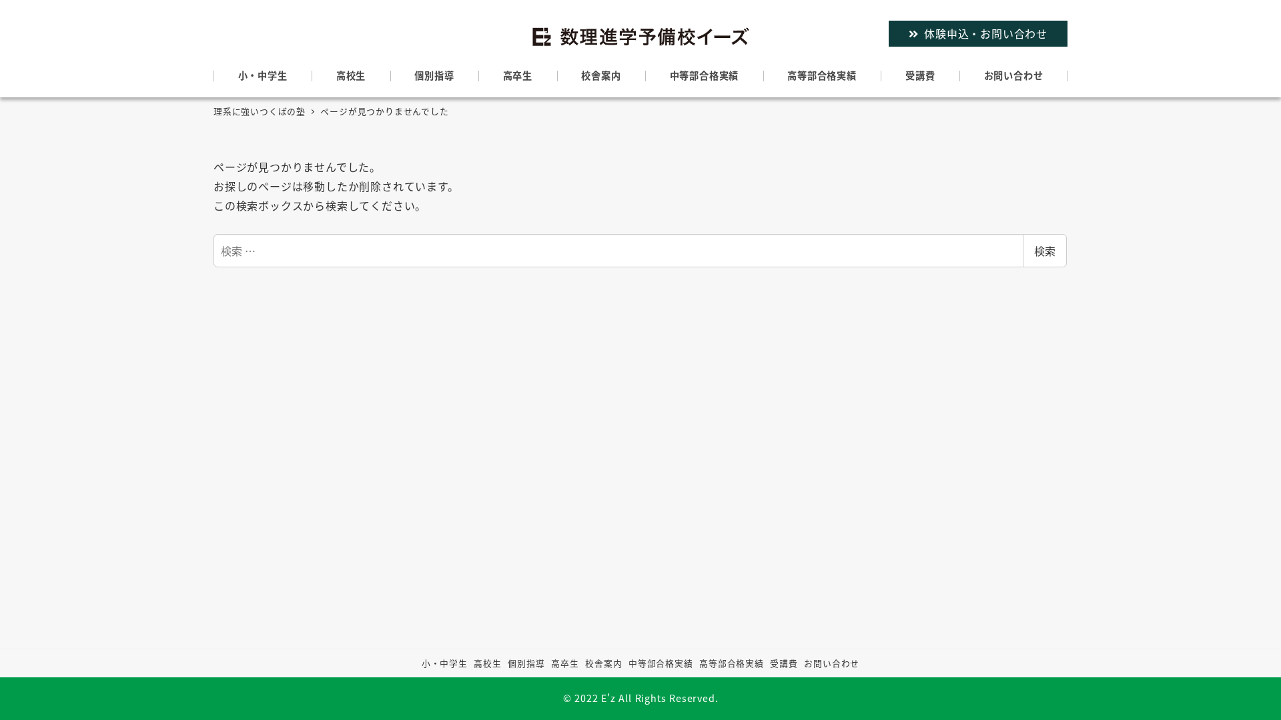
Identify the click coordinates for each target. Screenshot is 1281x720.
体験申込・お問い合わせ (985, 33)
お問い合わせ (831, 663)
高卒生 (564, 663)
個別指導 (526, 663)
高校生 (487, 663)
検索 (1044, 251)
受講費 (783, 663)
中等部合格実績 (660, 663)
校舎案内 (603, 663)
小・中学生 (445, 663)
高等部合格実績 (731, 663)
